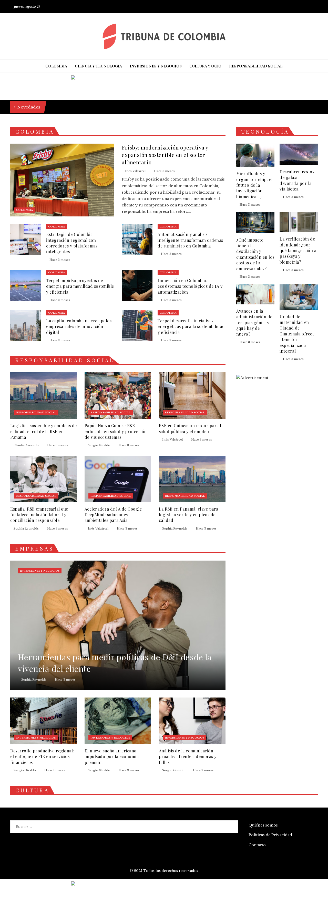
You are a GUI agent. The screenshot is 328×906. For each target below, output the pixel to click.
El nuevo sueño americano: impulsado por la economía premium (112, 756)
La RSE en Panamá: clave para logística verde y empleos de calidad (188, 514)
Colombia (24, 210)
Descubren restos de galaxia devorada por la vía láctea (297, 180)
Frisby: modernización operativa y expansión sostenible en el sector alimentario (165, 155)
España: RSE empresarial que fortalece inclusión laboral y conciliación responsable (39, 514)
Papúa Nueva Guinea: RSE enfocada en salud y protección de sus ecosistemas (116, 431)
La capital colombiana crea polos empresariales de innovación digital (78, 326)
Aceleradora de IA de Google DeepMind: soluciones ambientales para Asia (113, 514)
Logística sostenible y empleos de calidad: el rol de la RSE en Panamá (43, 431)
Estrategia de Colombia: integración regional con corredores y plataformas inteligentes (71, 243)
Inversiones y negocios (39, 570)
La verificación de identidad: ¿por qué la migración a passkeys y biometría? (298, 250)
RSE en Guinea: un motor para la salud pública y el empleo (191, 428)
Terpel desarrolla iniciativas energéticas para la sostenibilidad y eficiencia (191, 326)
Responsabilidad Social (36, 412)
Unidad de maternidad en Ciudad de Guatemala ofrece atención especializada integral (297, 334)
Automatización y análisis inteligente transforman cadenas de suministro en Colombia (190, 240)
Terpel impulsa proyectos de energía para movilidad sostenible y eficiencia (80, 286)
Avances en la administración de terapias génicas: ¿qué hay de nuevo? (254, 322)
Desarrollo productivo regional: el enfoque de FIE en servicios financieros (42, 756)
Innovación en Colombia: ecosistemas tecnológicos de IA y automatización (190, 286)
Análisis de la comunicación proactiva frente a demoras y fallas (188, 756)
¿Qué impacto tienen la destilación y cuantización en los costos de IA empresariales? (255, 254)
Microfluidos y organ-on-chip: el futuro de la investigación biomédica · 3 (254, 185)
